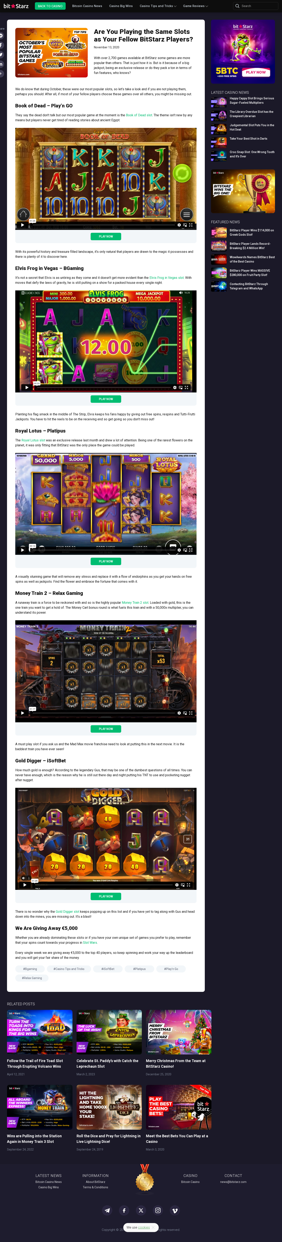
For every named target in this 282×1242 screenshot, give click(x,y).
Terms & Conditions (95, 1187)
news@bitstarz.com (233, 1182)
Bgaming (31, 969)
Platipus (140, 969)
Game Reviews (194, 6)
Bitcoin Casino (190, 1182)
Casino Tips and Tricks (156, 6)
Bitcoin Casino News (87, 6)
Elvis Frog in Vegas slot (166, 278)
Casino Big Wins (121, 6)
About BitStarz (95, 1182)
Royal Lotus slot (33, 440)
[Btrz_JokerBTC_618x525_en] (243, 83)
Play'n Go (172, 969)
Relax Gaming (33, 978)
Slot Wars (90, 943)
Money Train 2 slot (135, 603)
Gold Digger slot (67, 912)
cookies (144, 1227)
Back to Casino (50, 6)
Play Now (106, 236)
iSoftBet (108, 969)
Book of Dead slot (139, 115)
